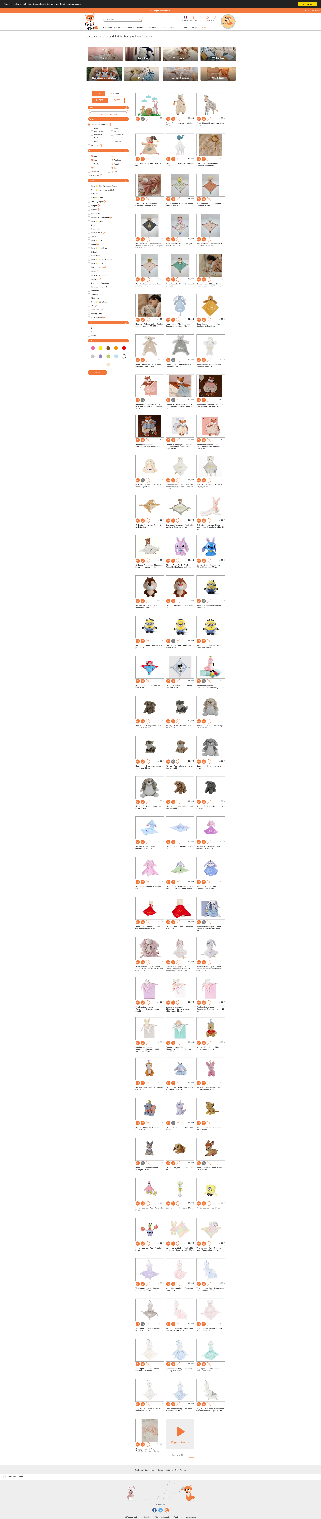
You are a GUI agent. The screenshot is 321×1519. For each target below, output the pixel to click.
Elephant (117, 160)
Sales (204, 27)
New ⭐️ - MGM (97, 263)
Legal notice (149, 1517)
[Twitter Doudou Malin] (160, 1510)
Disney (94, 210)
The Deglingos (97, 202)
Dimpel (94, 206)
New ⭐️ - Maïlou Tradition (101, 259)
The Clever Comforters (156, 27)
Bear (115, 168)
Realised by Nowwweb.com (185, 1517)
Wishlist (214, 20)
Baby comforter (99, 131)
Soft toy (116, 131)
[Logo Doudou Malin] (92, 21)
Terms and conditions (163, 1517)
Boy (92, 332)
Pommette (95, 291)
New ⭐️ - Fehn (97, 221)
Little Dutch (95, 256)
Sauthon (94, 294)
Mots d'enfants (97, 267)
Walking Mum (96, 314)
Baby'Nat (94, 194)
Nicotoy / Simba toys (99, 275)
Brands (185, 27)
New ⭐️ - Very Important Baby (103, 190)
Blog (176, 1470)
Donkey (96, 156)
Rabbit (116, 164)
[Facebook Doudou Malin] (154, 1510)
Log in (153, 1470)
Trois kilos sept (97, 310)
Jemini (93, 237)
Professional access (312, 10)
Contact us (169, 1470)
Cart (201, 20)
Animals (195, 27)
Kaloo (93, 244)
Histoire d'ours (97, 233)
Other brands (96, 317)
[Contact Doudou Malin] (228, 22)
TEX (93, 306)
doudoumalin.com (16, 1477)
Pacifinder (97, 138)
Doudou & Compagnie (100, 217)
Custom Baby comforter (134, 27)
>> (191, 1455)
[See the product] (137, 118)
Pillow (96, 128)
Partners (183, 1470)
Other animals (93, 175)
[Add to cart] (173, 118)
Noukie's (94, 279)
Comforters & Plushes (112, 27)
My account (194, 20)
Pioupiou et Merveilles (100, 287)
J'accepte (307, 4)
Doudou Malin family (142, 1470)
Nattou (93, 271)
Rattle (96, 141)
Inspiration (174, 27)
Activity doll (117, 141)
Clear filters (97, 372)
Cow (115, 172)
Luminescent (118, 138)
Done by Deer (96, 214)
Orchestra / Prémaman (100, 283)
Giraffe (96, 164)
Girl (92, 328)
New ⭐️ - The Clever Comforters (104, 186)
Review (207, 20)
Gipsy (93, 225)
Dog (95, 160)
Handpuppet (98, 134)
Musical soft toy (119, 134)
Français (185, 20)
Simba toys (95, 298)
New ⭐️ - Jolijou (97, 198)
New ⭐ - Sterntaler (99, 302)
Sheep (96, 168)
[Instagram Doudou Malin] (167, 1510)
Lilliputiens (95, 252)
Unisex (94, 336)
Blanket (116, 128)
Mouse (96, 172)
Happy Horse (96, 229)
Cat (115, 156)
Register (161, 1470)
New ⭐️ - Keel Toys (99, 248)
